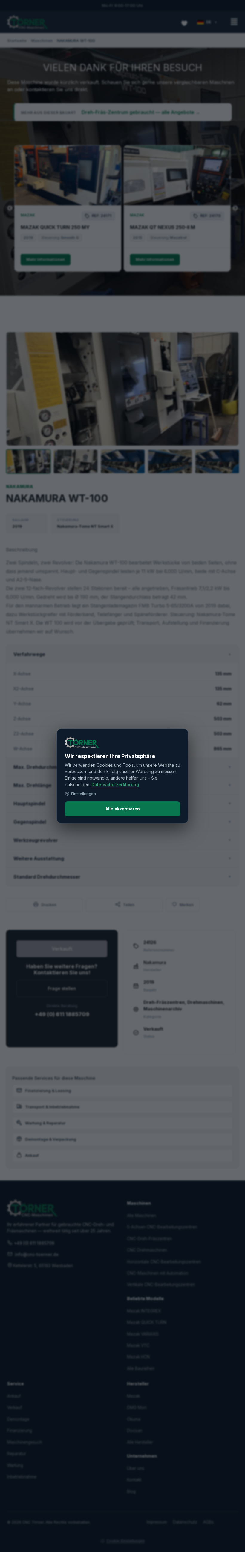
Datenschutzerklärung (115, 784)
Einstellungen (83, 793)
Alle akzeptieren (122, 808)
